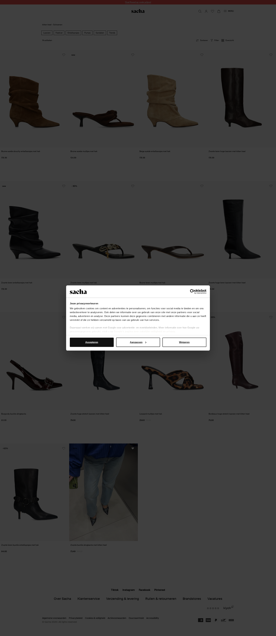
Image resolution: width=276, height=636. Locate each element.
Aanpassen (136, 342)
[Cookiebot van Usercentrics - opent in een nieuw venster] (192, 291)
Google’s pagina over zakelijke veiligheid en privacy (144, 331)
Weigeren (184, 342)
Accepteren (91, 342)
